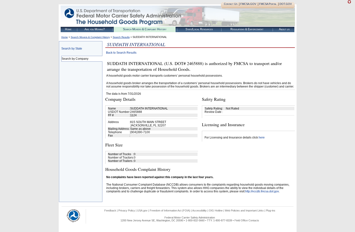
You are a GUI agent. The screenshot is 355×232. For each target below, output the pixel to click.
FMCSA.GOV (248, 3)
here (262, 137)
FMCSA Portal (268, 3)
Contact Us (230, 3)
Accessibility (199, 210)
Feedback (110, 210)
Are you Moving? (95, 29)
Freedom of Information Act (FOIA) (170, 210)
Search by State (71, 48)
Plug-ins (270, 210)
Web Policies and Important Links (244, 210)
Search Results (121, 37)
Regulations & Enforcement (246, 29)
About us (284, 29)
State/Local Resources (199, 29)
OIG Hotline (216, 210)
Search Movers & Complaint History (144, 29)
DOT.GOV (285, 3)
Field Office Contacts (246, 220)
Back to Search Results (121, 52)
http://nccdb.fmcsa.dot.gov (262, 191)
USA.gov (142, 210)
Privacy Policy (126, 210)
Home (68, 29)
